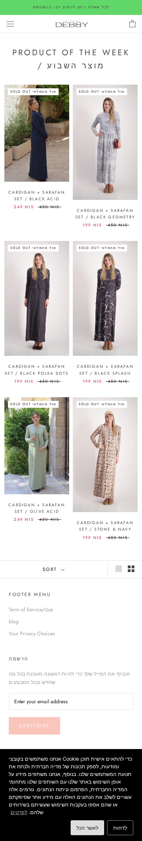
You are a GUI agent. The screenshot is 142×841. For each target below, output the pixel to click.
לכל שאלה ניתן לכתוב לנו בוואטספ (71, 7)
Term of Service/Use (31, 609)
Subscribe (34, 726)
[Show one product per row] (118, 569)
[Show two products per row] (131, 569)
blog (14, 621)
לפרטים (19, 812)
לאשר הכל (87, 828)
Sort (51, 569)
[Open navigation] (10, 24)
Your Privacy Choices (32, 633)
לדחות (120, 828)
